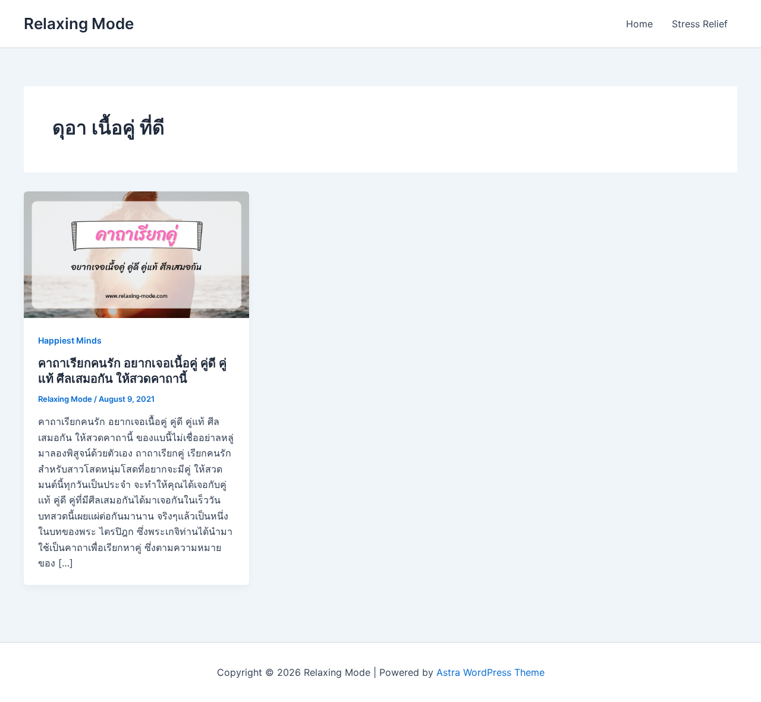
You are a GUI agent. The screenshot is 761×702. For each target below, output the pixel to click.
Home (639, 24)
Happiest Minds (70, 340)
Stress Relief (700, 24)
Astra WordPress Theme (490, 672)
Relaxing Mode (79, 23)
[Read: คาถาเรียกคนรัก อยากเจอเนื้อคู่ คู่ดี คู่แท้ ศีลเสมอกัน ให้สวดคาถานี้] (136, 254)
